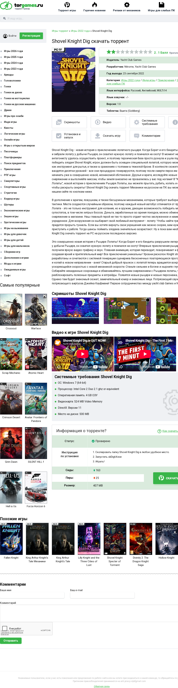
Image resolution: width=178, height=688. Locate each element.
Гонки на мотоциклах (17, 98)
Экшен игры (11, 216)
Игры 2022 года (130, 80)
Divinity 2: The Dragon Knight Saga (141, 561)
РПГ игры (9, 175)
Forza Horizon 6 (36, 506)
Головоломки (12, 80)
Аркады (9, 74)
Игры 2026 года (13, 51)
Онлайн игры (11, 139)
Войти (13, 35)
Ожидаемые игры (15, 269)
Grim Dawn (11, 461)
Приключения (12, 169)
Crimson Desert (11, 417)
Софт (7, 275)
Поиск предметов (15, 163)
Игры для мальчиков (17, 246)
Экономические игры (17, 210)
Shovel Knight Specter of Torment (115, 561)
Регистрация (31, 35)
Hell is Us (11, 506)
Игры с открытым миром (19, 145)
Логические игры (14, 133)
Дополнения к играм (16, 257)
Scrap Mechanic (11, 372)
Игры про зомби (13, 116)
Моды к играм (12, 263)
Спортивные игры (15, 187)
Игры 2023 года (13, 68)
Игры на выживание (16, 228)
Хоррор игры (11, 198)
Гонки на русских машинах (19, 104)
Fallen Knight (11, 557)
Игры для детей (13, 240)
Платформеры (13, 157)
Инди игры (10, 122)
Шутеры (9, 204)
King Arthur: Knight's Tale (63, 559)
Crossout (11, 328)
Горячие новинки (94, 10)
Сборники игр (12, 251)
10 (150, 52)
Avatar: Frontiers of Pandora (36, 419)
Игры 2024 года (13, 62)
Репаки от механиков (126, 10)
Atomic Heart (36, 372)
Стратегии (10, 192)
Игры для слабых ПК (161, 10)
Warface (36, 328)
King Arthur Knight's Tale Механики (37, 559)
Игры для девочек (15, 234)
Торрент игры (67, 10)
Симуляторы (12, 181)
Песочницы (11, 151)
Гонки (7, 86)
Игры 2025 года (13, 57)
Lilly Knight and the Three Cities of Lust (88, 561)
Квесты (8, 127)
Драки (7, 110)
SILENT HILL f (36, 461)
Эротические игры (15, 222)
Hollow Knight (166, 557)
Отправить (10, 640)
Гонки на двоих (13, 92)
